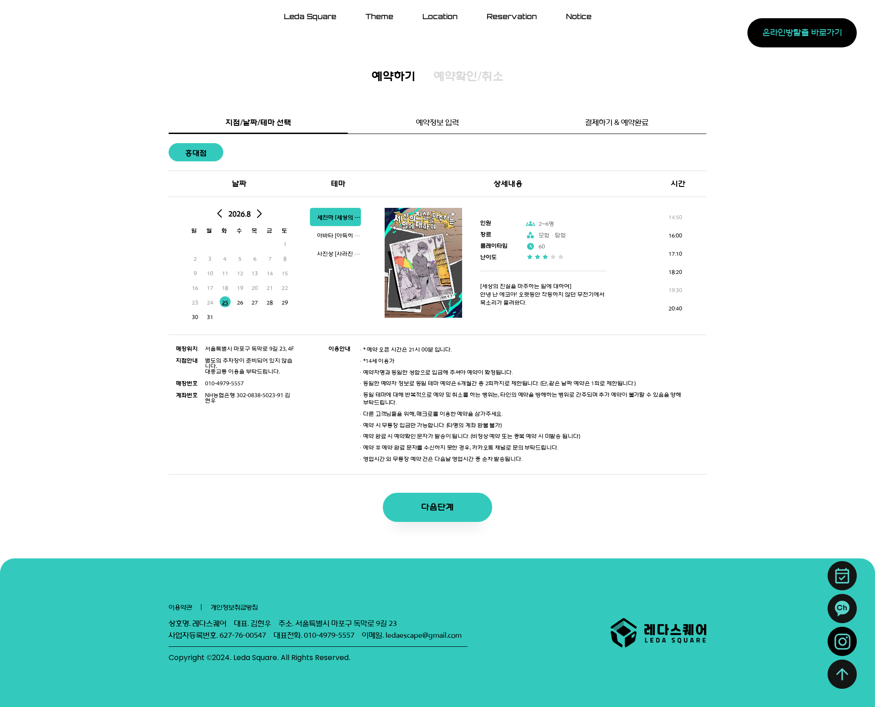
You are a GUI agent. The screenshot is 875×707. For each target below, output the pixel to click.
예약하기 (394, 76)
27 (255, 302)
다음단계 (437, 507)
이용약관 (180, 607)
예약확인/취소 (469, 76)
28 (270, 302)
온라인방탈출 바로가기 (802, 32)
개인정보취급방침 (234, 607)
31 (210, 317)
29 (285, 302)
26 (240, 302)
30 (195, 317)
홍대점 (196, 153)
